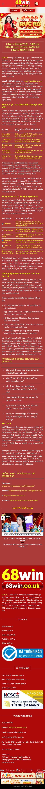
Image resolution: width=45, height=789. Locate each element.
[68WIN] (22, 3)
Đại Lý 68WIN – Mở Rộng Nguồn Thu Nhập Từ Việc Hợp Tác (22, 539)
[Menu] (3, 3)
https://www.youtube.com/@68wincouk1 (26, 491)
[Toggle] (4, 370)
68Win (4, 594)
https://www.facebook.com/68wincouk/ (18, 486)
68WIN (5, 58)
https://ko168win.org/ (18, 727)
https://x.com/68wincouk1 (14, 495)
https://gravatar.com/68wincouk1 (24, 500)
